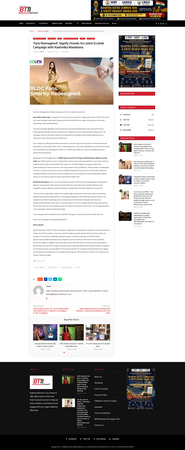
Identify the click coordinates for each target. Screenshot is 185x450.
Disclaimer (98, 383)
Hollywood (43, 23)
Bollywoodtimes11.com (39, 393)
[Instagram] (161, 23)
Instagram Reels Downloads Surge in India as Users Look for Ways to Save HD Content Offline (144, 180)
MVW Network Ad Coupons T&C (107, 419)
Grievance (98, 407)
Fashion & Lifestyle (102, 23)
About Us (98, 377)
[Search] (166, 23)
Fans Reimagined (52, 267)
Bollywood (30, 23)
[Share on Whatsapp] (60, 279)
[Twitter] (158, 23)
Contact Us (98, 425)
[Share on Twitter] (50, 279)
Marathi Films (57, 23)
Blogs (114, 23)
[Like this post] (41, 279)
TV (77, 23)
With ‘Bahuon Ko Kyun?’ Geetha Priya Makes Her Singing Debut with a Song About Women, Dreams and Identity (144, 148)
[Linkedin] (163, 23)
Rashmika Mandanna (66, 267)
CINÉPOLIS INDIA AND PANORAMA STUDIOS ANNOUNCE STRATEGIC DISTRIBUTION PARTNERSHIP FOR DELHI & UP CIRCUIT (144, 218)
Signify (78, 267)
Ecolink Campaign (39, 267)
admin (42, 52)
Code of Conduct (101, 389)
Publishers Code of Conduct (105, 401)
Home (21, 23)
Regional (69, 23)
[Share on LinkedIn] (55, 279)
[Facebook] (156, 23)
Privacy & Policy (100, 395)
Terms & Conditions (102, 413)
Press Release (87, 23)
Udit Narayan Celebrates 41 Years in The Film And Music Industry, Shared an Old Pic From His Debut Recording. (144, 165)
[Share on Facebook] (45, 279)
